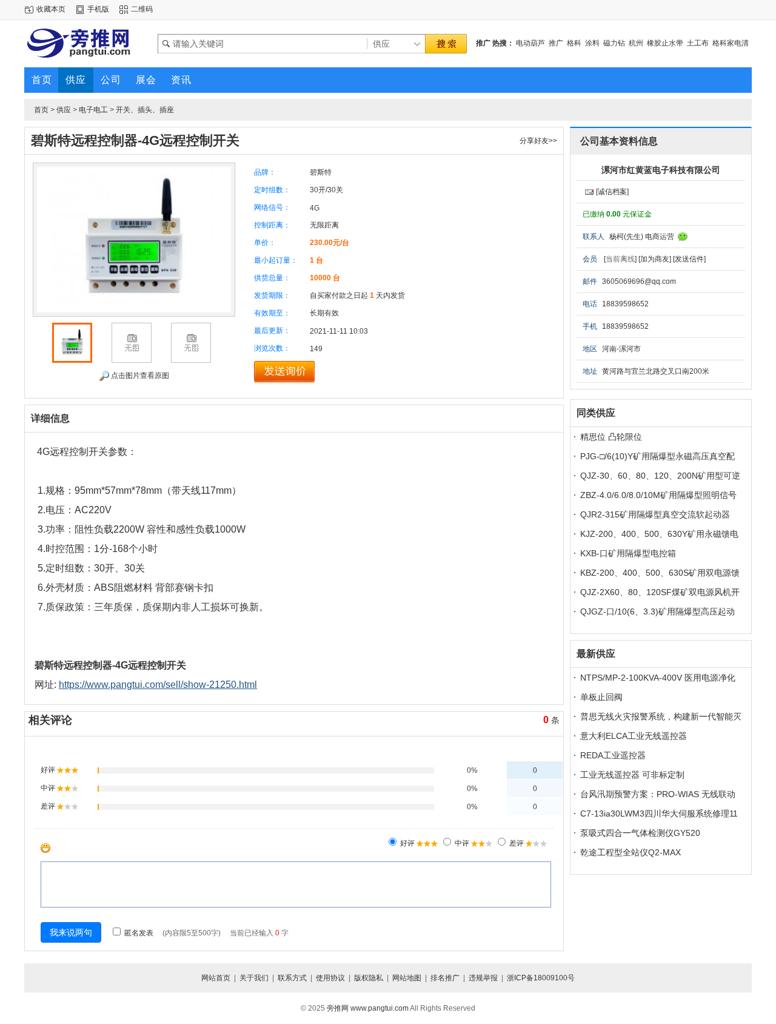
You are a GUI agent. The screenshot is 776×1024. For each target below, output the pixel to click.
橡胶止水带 (665, 43)
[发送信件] (689, 259)
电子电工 (93, 110)
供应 (63, 110)
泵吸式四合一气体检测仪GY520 (640, 833)
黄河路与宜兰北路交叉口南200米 (655, 371)
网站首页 (215, 978)
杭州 (636, 43)
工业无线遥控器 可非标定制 (632, 775)
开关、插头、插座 (145, 110)
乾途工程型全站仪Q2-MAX (630, 852)
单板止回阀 (601, 697)
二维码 (142, 9)
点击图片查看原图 (139, 375)
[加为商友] (654, 259)
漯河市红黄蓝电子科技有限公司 (660, 170)
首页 (41, 110)
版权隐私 (368, 978)
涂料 (592, 43)
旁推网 (338, 1008)
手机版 (98, 9)
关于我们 (254, 978)
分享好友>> (538, 140)
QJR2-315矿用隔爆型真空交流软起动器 (655, 514)
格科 (574, 43)
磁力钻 (614, 43)
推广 (556, 43)
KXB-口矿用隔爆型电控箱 (628, 553)
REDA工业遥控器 (613, 755)
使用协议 (330, 978)
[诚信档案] (612, 191)
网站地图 (406, 978)
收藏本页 (50, 9)
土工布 (698, 43)
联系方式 (292, 978)
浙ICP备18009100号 (541, 978)
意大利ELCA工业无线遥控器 (633, 736)
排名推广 (445, 978)
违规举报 (483, 978)
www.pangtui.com (379, 1008)
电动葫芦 (530, 43)
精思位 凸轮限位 (611, 437)
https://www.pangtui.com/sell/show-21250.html (158, 684)
